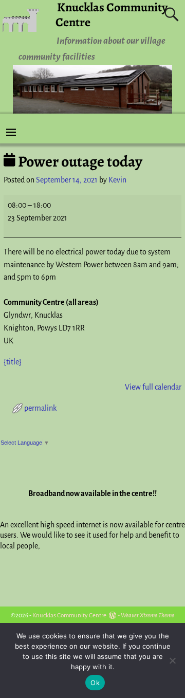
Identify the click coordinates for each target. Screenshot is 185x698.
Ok (95, 682)
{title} (13, 362)
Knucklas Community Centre (69, 615)
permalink (40, 408)
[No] (172, 660)
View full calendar (153, 387)
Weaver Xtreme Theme (147, 615)
